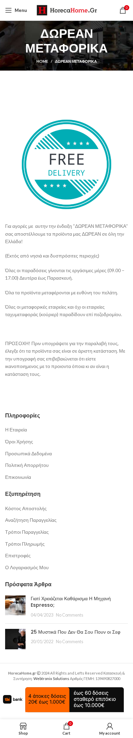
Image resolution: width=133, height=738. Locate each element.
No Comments (69, 615)
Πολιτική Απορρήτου (27, 465)
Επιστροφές (18, 555)
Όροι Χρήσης (19, 441)
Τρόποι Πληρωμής (25, 544)
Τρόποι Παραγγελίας (27, 532)
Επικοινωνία (18, 477)
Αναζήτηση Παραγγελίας (31, 520)
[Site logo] (66, 10)
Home (42, 61)
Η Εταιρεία (16, 429)
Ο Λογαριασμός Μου (27, 567)
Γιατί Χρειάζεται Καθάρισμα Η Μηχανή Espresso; (71, 602)
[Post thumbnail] (15, 606)
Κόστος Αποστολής (26, 508)
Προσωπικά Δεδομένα (28, 453)
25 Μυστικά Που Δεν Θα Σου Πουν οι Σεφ (75, 632)
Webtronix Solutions (51, 678)
